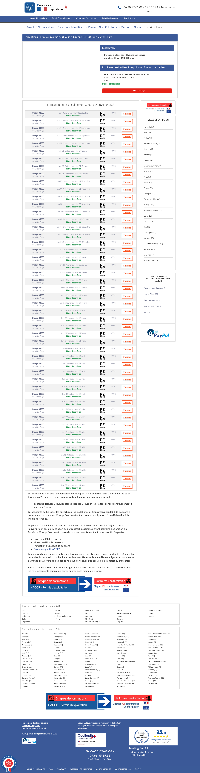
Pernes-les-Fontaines (124, 613)
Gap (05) (147, 227)
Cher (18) (25, 672)
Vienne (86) (152, 672)
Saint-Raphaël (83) (151, 260)
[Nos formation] (81, 584)
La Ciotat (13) (149, 255)
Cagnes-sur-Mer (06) (152, 199)
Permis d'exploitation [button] (61, 18)
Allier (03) (25, 639)
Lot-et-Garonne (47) (92, 678)
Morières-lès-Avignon (92, 622)
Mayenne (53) (122, 639)
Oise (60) (120, 664)
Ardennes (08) (27, 645)
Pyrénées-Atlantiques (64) (126, 681)
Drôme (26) (58, 642)
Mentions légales (36, 769)
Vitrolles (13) (149, 238)
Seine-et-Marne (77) (155, 645)
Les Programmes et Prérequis (34, 728)
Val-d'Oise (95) (153, 664)
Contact (61, 769)
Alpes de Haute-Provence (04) (155, 288)
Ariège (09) (26, 647)
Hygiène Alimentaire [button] (37, 18)
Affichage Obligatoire (31, 726)
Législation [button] (128, 18)
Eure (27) (57, 647)
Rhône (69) (121, 686)
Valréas (150, 613)
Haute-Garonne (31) (61, 675)
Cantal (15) (26, 664)
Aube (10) (25, 650)
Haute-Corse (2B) (60, 672)
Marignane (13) (149, 249)
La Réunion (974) (91, 659)
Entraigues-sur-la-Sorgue (62, 616)
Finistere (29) (58, 653)
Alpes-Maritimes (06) (152, 300)
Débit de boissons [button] (110, 18)
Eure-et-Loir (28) (59, 650)
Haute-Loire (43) (59, 678)
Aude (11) (25, 653)
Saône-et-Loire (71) (155, 636)
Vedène (151, 616)
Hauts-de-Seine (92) (92, 639)
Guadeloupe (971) (60, 664)
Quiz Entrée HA (123, 769)
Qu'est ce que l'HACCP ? (46, 549)
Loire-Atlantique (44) (92, 670)
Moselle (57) (121, 653)
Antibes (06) (148, 155)
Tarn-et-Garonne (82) (155, 659)
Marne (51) (121, 634)
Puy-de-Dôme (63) (123, 678)
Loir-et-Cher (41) (91, 664)
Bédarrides (26, 616)
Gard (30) (57, 656)
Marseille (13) (149, 127)
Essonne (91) (58, 645)
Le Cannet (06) (149, 222)
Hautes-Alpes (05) (151, 294)
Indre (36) (88, 647)
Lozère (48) (89, 681)
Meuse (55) (121, 647)
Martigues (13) (149, 194)
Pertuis (119, 616)
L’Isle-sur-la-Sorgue (92, 610)
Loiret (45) (88, 672)
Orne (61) (120, 667)
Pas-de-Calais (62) (123, 672)
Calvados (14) (27, 661)
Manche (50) (89, 686)
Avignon (25, 613)
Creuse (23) (26, 686)
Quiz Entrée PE (103, 769)
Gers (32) (57, 659)
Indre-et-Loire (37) (91, 650)
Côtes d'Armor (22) (28, 683)
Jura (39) (88, 656)
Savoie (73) (152, 642)
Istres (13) (148, 216)
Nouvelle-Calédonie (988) (126, 661)
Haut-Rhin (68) (59, 670)
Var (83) (147, 312)
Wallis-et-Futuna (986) (156, 678)
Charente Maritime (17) (30, 670)
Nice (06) (147, 133)
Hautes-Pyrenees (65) (92, 636)
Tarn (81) (151, 656)
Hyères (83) (148, 171)
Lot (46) (88, 675)
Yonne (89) (152, 681)
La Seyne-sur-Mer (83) (152, 166)
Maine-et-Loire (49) (92, 683)
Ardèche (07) (26, 642)
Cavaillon (57, 610)
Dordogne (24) (59, 636)
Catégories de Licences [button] (86, 18)
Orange (119, 610)
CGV (51, 769)
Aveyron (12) (26, 656)
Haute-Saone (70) (60, 683)
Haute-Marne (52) (60, 681)
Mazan (87, 613)
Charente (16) (27, 667)
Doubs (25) (57, 639)
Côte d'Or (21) (27, 681)
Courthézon (58, 613)
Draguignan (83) (150, 233)
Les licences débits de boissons (35, 723)
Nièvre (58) (121, 656)
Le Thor (56, 622)
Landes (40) (89, 661)
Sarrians (120, 619)
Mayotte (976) (122, 642)
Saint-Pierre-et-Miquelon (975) (159, 634)
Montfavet (89, 619)
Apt (23, 610)
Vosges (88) (152, 675)
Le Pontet (57, 619)
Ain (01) (24, 634)
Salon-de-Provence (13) (153, 210)
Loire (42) (88, 667)
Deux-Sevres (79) (60, 634)
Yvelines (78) (152, 683)
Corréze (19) (26, 675)
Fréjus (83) (148, 183)
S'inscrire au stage (137, 91)
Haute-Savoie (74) (60, 686)
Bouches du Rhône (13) (152, 306)
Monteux (88, 616)
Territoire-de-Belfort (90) (157, 661)
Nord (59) (120, 659)
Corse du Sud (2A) (28, 678)
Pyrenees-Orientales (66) (125, 683)
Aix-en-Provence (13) (152, 144)
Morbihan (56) (122, 650)
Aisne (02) (25, 636)
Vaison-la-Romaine (155, 610)
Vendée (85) (152, 670)
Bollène (24, 619)
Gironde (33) (58, 661)
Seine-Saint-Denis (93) (156, 650)
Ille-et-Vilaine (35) (91, 645)
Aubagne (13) (149, 205)
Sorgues (120, 622)
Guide (138, 769)
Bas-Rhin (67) (27, 659)
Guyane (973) (58, 667)
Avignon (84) (148, 149)
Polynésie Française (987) (126, 675)
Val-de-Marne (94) (154, 667)
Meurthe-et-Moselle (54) (125, 645)
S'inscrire (127, 114)
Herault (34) (89, 642)
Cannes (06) (148, 160)
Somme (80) (152, 653)
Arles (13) (147, 177)
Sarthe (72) (152, 639)
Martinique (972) (123, 636)
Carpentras (26, 622)
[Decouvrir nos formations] (158, 107)
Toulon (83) (148, 138)
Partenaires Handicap (81, 769)
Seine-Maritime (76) (155, 647)
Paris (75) (120, 670)
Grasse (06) (148, 188)
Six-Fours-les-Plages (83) (153, 244)
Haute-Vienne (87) (91, 634)
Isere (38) (88, 653)
